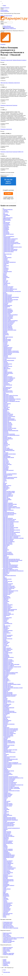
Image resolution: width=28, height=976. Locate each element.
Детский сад (6, 365)
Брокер (4, 960)
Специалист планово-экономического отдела (13, 777)
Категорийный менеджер (8, 450)
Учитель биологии (7, 862)
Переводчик (6, 965)
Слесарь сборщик (7, 767)
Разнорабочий (6, 705)
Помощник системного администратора (12, 666)
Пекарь (4, 639)
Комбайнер (5, 455)
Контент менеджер (7, 464)
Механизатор (6, 549)
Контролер (5, 465)
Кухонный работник (7, 474)
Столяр (4, 800)
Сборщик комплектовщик (9, 741)
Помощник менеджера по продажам (11, 664)
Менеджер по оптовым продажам (10, 527)
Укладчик (5, 847)
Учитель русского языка (8, 869)
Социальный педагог (8, 774)
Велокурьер (5, 303)
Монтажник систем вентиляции (10, 566)
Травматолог (6, 838)
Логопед (5, 480)
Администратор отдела (8, 244)
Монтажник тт (6, 572)
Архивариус (6, 267)
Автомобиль (6, 228)
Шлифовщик (6, 894)
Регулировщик (6, 713)
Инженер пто (6, 421)
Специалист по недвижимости (10, 782)
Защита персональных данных (10, 938)
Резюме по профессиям (8, 954)
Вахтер (4, 292)
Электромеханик (7, 904)
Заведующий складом (8, 391)
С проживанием (6, 736)
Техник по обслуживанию (9, 822)
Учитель (5, 859)
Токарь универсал (7, 832)
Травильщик (6, 837)
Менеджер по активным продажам (11, 521)
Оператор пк (6, 611)
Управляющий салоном (8, 857)
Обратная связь (6, 972)
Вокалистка (5, 333)
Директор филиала (7, 381)
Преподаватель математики (9, 673)
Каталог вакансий (7, 936)
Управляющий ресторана (8, 856)
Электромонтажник (7, 905)
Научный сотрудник (7, 581)
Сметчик (5, 768)
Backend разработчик (8, 209)
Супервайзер (6, 811)
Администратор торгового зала (10, 250)
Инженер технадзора (7, 424)
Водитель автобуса (7, 308)
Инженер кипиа (6, 412)
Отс (4, 624)
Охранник (5, 629)
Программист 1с (6, 680)
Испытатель (5, 439)
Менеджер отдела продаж (9, 520)
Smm (4, 221)
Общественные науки (8, 925)
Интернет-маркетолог (8, 438)
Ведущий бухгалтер (7, 294)
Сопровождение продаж (8, 770)
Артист (4, 266)
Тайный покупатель (7, 815)
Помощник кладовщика (8, 660)
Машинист (5, 501)
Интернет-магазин (7, 437)
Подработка (5, 651)
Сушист (5, 812)
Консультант (6, 462)
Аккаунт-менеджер (7, 253)
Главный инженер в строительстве (11, 351)
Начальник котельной (8, 583)
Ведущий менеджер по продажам (10, 299)
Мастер (4, 490)
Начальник (5, 582)
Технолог (5, 826)
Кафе (4, 451)
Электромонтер (6, 906)
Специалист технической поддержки (11, 790)
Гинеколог (5, 346)
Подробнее (3, 44)
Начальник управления (8, 591)
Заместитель (6, 394)
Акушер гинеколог (7, 257)
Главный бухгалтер (7, 348)
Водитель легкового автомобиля (10, 320)
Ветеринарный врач (7, 305)
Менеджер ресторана (7, 543)
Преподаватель (6, 671)
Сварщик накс (6, 746)
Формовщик (6, 881)
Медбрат (5, 511)
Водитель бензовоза (7, 312)
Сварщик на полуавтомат (8, 745)
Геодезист (5, 342)
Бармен (4, 275)
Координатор (6, 466)
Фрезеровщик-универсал (8, 885)
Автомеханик (6, 227)
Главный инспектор (7, 353)
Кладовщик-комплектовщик (9, 453)
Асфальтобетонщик (7, 271)
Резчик (4, 715)
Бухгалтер (5, 285)
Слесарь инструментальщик (9, 756)
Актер (4, 255)
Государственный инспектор (9, 358)
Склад (4, 753)
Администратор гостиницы (9, 239)
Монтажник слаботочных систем (10, 569)
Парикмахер (6, 631)
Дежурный (5, 362)
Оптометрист (6, 618)
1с (3, 208)
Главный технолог (7, 354)
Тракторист (5, 839)
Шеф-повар (5, 893)
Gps (4, 213)
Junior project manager (8, 217)
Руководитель (6, 727)
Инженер (5, 410)
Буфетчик (5, 284)
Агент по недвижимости (8, 236)
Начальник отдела (7, 584)
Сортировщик (6, 771)
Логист (4, 479)
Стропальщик (6, 809)
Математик (5, 500)
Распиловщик (6, 708)
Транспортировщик (7, 842)
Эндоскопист (6, 911)
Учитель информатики (8, 863)
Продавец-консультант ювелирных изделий (13, 687)
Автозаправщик (6, 224)
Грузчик (5, 359)
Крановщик (5, 469)
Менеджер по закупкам (8, 522)
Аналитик (5, 258)
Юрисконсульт (6, 914)
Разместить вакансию (8, 947)
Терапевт (5, 816)
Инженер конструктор (8, 414)
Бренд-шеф (5, 280)
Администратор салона (8, 248)
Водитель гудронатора (8, 315)
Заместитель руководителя (9, 400)
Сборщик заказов (7, 740)
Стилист (5, 798)
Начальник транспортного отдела (10, 590)
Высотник (5, 341)
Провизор (5, 677)
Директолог (5, 374)
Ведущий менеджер (7, 298)
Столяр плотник (6, 801)
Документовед (6, 383)
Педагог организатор (8, 635)
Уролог (4, 858)
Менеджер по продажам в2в (9, 533)
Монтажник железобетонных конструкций (12, 560)
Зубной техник (6, 407)
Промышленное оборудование (10, 694)
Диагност (5, 369)
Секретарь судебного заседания (10, 749)
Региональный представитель (9, 712)
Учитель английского (8, 860)
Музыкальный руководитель (9, 575)
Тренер (4, 844)
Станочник (5, 791)
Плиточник (5, 643)
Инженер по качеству (8, 415)
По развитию (6, 645)
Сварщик (5, 743)
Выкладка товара (7, 340)
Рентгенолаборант (7, 720)
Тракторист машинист (8, 840)
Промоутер (5, 691)
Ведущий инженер (7, 296)
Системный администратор (9, 752)
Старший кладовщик (7, 794)
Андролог (5, 259)
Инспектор (5, 431)
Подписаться (3, 176)
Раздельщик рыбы (7, 704)
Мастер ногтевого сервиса (9, 491)
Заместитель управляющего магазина (11, 401)
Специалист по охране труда (9, 783)
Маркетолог (5, 486)
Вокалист (5, 332)
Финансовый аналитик (8, 879)
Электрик (5, 901)
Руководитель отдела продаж (9, 731)
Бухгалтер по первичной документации (12, 291)
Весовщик (5, 304)
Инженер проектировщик (9, 418)
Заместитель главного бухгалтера (10, 395)
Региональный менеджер (8, 711)
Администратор (6, 237)
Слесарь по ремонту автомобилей (10, 762)
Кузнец (4, 471)
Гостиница (5, 356)
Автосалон (5, 230)
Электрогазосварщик (8, 902)
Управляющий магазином (9, 854)
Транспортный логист (8, 843)
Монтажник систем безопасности (10, 565)
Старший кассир (6, 793)
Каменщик (5, 443)
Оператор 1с (6, 603)
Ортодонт (5, 619)
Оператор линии (7, 608)
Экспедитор (5, 899)
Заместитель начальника (8, 397)
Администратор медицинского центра (11, 243)
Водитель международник (9, 321)
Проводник (5, 678)
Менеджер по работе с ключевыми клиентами (13, 538)
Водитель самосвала (7, 326)
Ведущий (5, 293)
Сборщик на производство (9, 742)
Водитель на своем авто (8, 322)
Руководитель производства (9, 733)
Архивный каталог (7, 940)
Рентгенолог (6, 721)
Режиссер (5, 714)
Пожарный (5, 653)
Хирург (5, 890)
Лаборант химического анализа (10, 477)
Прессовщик (6, 674)
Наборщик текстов (7, 579)
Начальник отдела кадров (8, 586)
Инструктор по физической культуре (11, 435)
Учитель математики (7, 866)
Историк (5, 441)
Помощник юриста (7, 669)
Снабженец (5, 769)
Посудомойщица (7, 670)
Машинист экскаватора (8, 510)
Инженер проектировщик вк (9, 420)
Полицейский (6, 656)
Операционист (6, 615)
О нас (4, 969)
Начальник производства (8, 588)
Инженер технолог (7, 425)
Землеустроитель (7, 403)
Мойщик (5, 555)
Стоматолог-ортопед (7, 803)
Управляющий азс (7, 853)
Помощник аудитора (7, 659)
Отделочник (6, 622)
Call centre (5, 210)
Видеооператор (6, 306)
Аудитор (5, 272)
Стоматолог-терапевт (8, 804)
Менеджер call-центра (8, 518)
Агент (4, 235)
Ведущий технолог (7, 301)
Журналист (5, 389)
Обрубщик (5, 600)
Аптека (4, 264)
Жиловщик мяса (6, 388)
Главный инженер (7, 349)
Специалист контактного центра (10, 776)
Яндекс (4, 916)
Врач (4, 335)
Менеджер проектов (7, 542)
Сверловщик (6, 747)
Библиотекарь (6, 277)
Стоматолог (5, 802)
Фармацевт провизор (8, 876)
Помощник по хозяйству (8, 665)
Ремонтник (5, 719)
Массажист (5, 488)
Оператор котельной (7, 607)
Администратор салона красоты (10, 249)
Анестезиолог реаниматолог (9, 262)
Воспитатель (6, 334)
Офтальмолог (6, 628)
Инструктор (5, 432)
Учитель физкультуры (8, 872)
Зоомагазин (5, 404)
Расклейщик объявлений (8, 707)
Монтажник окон (7, 563)
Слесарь (5, 755)
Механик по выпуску (8, 553)
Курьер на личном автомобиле (10, 473)
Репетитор (5, 722)
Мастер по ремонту (7, 493)
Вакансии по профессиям (8, 941)
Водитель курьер (7, 319)
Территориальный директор (9, 817)
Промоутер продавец (7, 692)
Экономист (5, 898)
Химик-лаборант (7, 888)
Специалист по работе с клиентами (11, 787)
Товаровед (5, 829)
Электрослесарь (6, 909)
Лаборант (5, 476)
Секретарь (5, 748)
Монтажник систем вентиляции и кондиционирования (10, 568)
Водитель (5, 307)
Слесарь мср (6, 761)
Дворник (5, 361)
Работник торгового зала (8, 701)
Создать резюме (4, 10)
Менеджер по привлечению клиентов (11, 529)
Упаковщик (5, 851)
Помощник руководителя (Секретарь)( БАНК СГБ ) (12, 151)
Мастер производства (8, 496)
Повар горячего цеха (7, 649)
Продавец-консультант (8, 686)
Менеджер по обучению (8, 526)
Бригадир (5, 282)
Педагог (5, 633)
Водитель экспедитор (8, 328)
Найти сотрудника (7, 948)
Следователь (6, 754)
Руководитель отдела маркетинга (10, 729)
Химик (4, 887)
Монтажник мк (6, 562)
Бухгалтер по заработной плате (10, 289)
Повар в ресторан (7, 648)
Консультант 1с (6, 463)
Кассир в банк (6, 448)
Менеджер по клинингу (8, 524)
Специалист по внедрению (9, 778)
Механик (5, 550)
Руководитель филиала (8, 735)
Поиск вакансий (6, 935)
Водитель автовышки (8, 310)
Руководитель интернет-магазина (10, 728)
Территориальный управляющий (10, 819)
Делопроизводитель (7, 363)
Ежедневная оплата (7, 387)
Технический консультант (9, 824)
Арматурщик (6, 265)
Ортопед (5, 621)
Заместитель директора (8, 396)
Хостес (4, 891)
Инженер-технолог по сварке (9, 428)
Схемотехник (6, 814)
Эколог (4, 897)
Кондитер (5, 458)
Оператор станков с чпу (8, 614)
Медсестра (5, 515)
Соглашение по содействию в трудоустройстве (13, 937)
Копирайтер (5, 467)
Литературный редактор (8, 478)
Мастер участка (6, 498)
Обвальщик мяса (7, 597)
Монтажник (5, 557)
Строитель (5, 808)
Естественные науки (7, 923)
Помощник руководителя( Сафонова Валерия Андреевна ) (14, 60)
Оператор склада (7, 612)
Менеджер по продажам (8, 531)
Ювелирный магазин (8, 913)
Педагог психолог (7, 636)
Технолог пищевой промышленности (11, 828)
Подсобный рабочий (7, 652)
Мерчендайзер (6, 545)
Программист (6, 679)
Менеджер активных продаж (9, 519)
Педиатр (5, 637)
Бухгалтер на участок (8, 287)
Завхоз (4, 393)
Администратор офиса (8, 245)
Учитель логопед (7, 865)
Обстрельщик (6, 601)
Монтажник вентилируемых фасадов (11, 559)
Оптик (4, 616)
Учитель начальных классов (9, 867)
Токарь (4, 830)
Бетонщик (5, 276)
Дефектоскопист (6, 368)
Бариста (5, 273)
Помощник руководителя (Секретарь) (9, 105)
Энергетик (5, 912)
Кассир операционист (8, 449)
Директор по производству (9, 377)
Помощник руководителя (6, 129)
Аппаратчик (6, 263)
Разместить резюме (7, 933)
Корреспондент (6, 963)
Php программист (7, 220)
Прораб (4, 697)
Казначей (5, 442)
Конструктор (6, 460)
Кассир (4, 446)
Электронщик (6, 907)
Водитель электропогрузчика (9, 329)
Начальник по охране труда (9, 587)
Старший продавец (7, 795)
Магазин (5, 483)
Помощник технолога (8, 667)
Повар (4, 646)
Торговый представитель (8, 836)
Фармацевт (5, 874)
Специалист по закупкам (8, 780)
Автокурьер (5, 225)
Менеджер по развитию (8, 539)
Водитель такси (6, 961)
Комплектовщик (6, 456)
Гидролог (5, 343)
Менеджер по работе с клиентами (10, 536)
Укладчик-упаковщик (8, 849)
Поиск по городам (7, 942)
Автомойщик (6, 229)
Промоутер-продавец (8, 693)
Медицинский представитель (9, 513)
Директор (5, 375)
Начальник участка (7, 593)
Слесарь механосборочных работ (10, 759)
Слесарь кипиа (6, 757)
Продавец (5, 681)
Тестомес (5, 821)
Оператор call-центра (8, 604)
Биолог (4, 278)
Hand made (5, 214)
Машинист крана (7, 508)
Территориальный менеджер (9, 818)
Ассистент (5, 270)
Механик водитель (7, 552)
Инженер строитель (7, 423)
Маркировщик (6, 487)
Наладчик (5, 580)
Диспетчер (5, 382)
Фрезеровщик (6, 884)
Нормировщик (6, 596)
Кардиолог (5, 445)
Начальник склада (7, 589)
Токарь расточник (7, 831)
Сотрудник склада (7, 773)
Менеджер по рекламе (8, 540)
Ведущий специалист (8, 300)
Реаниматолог (6, 709)
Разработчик (6, 706)
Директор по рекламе (8, 380)
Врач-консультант (7, 339)
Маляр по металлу (7, 485)
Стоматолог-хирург (7, 805)
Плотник (5, 644)
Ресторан (5, 725)
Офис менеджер (6, 625)
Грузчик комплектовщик (8, 360)
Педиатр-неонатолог (7, 638)
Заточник (5, 402)
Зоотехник (5, 405)
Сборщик (5, 739)
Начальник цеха (6, 594)
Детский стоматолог (7, 366)
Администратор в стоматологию (10, 238)
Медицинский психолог (8, 514)
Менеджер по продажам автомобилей (11, 532)
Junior (4, 216)
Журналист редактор (7, 390)
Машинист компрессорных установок (11, 507)
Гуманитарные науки (8, 922)
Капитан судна (6, 444)
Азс (4, 252)
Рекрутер (5, 718)
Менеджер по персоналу (8, 528)
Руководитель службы (8, 734)
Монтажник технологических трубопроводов (13, 570)
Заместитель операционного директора (12, 398)
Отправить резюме (5, 77)
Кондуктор (5, 459)
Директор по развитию (8, 379)
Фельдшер (5, 878)
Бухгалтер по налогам (8, 290)
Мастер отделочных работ (9, 492)
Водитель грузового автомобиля (10, 314)
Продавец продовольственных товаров (12, 684)
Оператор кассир (7, 605)
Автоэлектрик (6, 232)
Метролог (5, 548)
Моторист (5, 574)
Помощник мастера (7, 662)
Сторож (5, 807)
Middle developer (6, 218)
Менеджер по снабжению (9, 541)
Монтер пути (6, 573)
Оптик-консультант (7, 617)
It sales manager (6, 215)
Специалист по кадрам (8, 781)
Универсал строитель (8, 850)
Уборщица (5, 846)
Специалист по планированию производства (13, 784)
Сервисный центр (7, 750)
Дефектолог (5, 367)
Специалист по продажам (9, 786)
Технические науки (7, 924)
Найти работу (6, 934)
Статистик (5, 797)
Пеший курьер (6, 642)
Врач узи (5, 338)
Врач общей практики (8, 336)
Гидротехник (6, 345)
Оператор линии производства (10, 609)
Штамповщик (6, 895)
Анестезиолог (6, 260)
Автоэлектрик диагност (8, 234)
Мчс (4, 576)
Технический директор (8, 823)
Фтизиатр (5, 886)
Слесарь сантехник (7, 766)
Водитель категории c (8, 317)
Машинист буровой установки (10, 506)
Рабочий (5, 702)
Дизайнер (5, 370)
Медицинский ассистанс (8, 512)
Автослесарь (6, 231)
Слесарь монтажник (7, 760)
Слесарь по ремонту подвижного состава (12, 763)
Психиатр (5, 698)
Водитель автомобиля (8, 311)
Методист (5, 547)
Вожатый (5, 331)
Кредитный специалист (8, 470)
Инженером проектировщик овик (10, 430)
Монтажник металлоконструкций (10, 561)
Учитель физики (6, 871)
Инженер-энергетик (7, 429)
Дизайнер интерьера (7, 372)
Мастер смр (5, 497)
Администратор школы (8, 251)
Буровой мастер (6, 283)
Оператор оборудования (8, 610)
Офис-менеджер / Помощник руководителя (10, 82)
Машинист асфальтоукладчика (10, 504)
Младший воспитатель (8, 554)
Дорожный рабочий (7, 384)
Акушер (5, 256)
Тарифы (5, 952)
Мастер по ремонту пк (8, 494)
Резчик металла (6, 717)
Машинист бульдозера (8, 505)
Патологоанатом (6, 632)
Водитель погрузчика (8, 324)
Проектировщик (6, 688)
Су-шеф (5, 810)
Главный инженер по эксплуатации (11, 352)
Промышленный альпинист (9, 695)
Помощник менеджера (8, 663)
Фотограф (5, 883)
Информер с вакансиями (8, 953)
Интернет (5, 436)
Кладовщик (5, 452)
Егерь (4, 386)
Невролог (5, 595)
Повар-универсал (7, 650)
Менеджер (5, 517)
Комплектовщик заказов (8, 457)
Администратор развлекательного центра (12, 246)
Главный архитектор (7, 347)
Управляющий (6, 852)
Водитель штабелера (7, 327)
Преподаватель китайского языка (10, 672)
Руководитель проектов (8, 732)
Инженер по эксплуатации (9, 416)
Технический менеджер (8, 825)
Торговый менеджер (7, 835)
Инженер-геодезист (7, 427)
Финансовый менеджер (8, 880)
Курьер (4, 472)
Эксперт (5, 900)
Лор (4, 481)
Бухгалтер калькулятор (8, 286)
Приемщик (5, 676)
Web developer (6, 223)
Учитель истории (7, 864)
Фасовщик (5, 877)
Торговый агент (6, 833)
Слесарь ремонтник (7, 764)
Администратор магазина (9, 241)
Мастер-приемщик (7, 499)
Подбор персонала (5, 11)
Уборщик (5, 845)
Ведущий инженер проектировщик (11, 297)
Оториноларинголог (7, 623)
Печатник (5, 641)
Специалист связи (7, 789)
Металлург (5, 546)
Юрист (4, 915)
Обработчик (6, 598)
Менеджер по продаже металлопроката (12, 535)
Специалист (6, 775)
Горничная (5, 355)
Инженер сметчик (7, 422)
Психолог (5, 699)
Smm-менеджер (6, 222)
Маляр (4, 484)
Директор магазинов (7, 376)
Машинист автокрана (8, 503)
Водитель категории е (8, 318)
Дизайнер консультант (8, 373)
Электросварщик (7, 908)
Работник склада (7, 700)
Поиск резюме (6, 949)
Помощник (5, 658)
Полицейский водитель (8, 657)
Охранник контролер (8, 630)
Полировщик (6, 655)
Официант (5, 626)
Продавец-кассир (7, 685)
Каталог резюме (6, 950)
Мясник (5, 577)
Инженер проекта (7, 417)
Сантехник (5, 738)
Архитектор (5, 269)
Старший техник (7, 796)
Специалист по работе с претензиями (11, 788)
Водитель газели (6, 313)
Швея (4, 892)
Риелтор (5, 726)
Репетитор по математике (9, 724)
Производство (6, 690)
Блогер (4, 279)
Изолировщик (6, 409)
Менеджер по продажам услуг (10, 534)
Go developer (6, 211)
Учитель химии (6, 873)
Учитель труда (6, 870)
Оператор (5, 602)
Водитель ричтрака (7, 325)
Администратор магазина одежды (10, 242)
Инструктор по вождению (9, 434)
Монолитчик (6, 556)
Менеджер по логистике (8, 525)
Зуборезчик (5, 408)
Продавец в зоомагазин (8, 683)
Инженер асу (6, 411)
